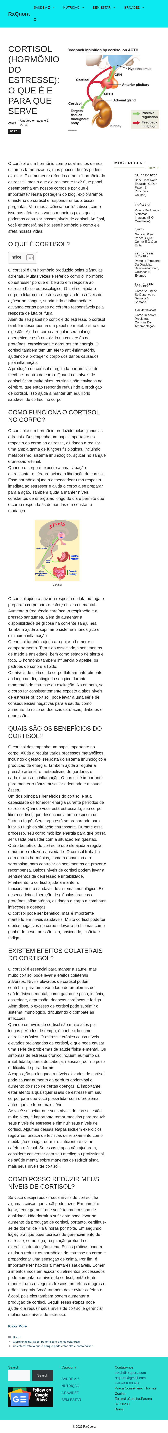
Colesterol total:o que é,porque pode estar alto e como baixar (53, 1346)
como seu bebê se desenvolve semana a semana (146, 296)
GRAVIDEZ (132, 7)
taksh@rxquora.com (130, 1372)
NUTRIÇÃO (71, 7)
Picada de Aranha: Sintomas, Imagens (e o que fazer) (147, 215)
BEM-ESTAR (102, 7)
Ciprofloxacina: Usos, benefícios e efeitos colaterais (46, 1341)
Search (13, 1367)
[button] (35, 20)
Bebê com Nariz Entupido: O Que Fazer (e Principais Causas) (146, 187)
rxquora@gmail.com (130, 1378)
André (12, 122)
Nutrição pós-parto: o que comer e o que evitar (146, 239)
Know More (17, 1326)
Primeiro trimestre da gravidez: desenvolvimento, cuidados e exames (147, 268)
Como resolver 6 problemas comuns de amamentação (146, 320)
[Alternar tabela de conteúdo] (28, 257)
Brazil (14, 131)
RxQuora (19, 14)
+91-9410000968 (127, 1383)
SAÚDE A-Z (42, 7)
